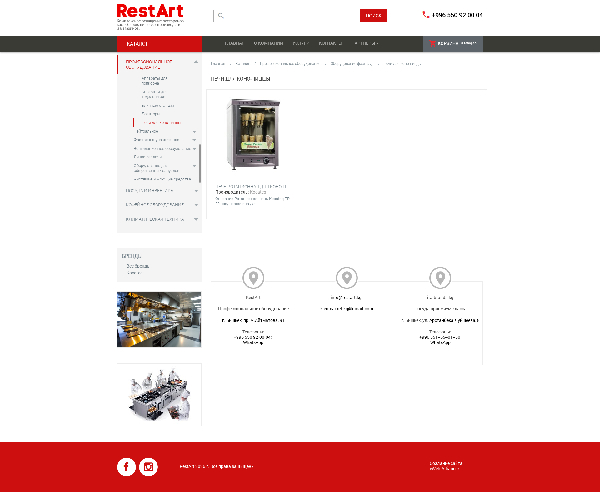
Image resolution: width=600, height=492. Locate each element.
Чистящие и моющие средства (162, 179)
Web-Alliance (445, 468)
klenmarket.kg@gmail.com (346, 309)
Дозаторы (151, 113)
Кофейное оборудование (155, 205)
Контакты (330, 43)
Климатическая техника (155, 219)
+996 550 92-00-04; (253, 337)
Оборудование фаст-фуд (352, 63)
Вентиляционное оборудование (162, 148)
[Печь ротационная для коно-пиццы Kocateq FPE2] (253, 135)
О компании (268, 43)
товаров (457, 43)
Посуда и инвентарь (149, 191)
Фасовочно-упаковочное (156, 139)
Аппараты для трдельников (155, 94)
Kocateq (135, 273)
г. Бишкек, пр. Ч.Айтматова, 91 (253, 320)
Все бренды (139, 266)
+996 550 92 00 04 (457, 15)
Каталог (243, 63)
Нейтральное (146, 131)
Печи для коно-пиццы (161, 122)
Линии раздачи (148, 157)
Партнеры (363, 43)
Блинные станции (158, 105)
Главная (235, 43)
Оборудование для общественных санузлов (156, 168)
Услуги (301, 43)
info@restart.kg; (347, 297)
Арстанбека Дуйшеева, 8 (454, 320)
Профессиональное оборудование (149, 64)
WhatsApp (253, 342)
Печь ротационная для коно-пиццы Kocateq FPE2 (272, 186)
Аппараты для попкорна (155, 80)
